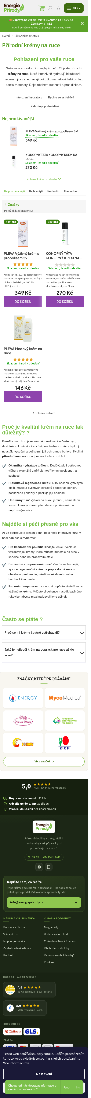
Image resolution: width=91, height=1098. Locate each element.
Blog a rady (51, 928)
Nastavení (44, 1074)
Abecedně (70, 191)
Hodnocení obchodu (56, 935)
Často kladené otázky (17, 949)
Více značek (42, 761)
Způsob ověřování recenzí (60, 942)
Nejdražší (53, 191)
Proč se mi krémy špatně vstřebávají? (32, 632)
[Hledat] (50, 8)
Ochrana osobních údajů (59, 956)
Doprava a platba (14, 928)
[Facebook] (39, 867)
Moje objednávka (14, 942)
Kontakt (8, 956)
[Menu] (74, 8)
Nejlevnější (36, 191)
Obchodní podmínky (56, 949)
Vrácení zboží (11, 935)
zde (26, 1063)
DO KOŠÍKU (23, 301)
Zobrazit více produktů (42, 179)
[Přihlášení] (58, 8)
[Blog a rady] (48, 867)
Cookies (49, 963)
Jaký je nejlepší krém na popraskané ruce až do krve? (39, 652)
